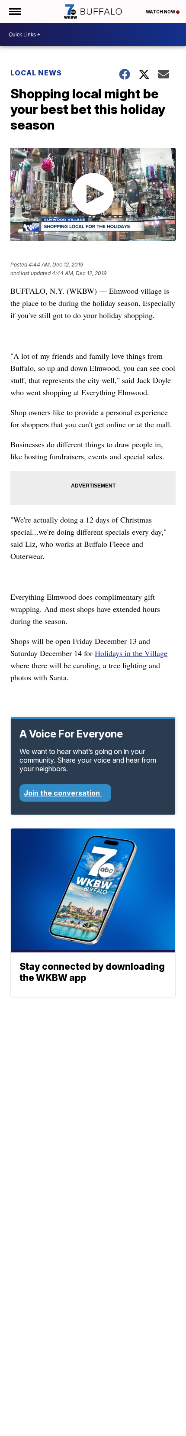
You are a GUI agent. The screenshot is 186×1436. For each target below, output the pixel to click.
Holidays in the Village (131, 653)
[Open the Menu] (14, 11)
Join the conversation (63, 793)
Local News (36, 72)
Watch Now (161, 11)
